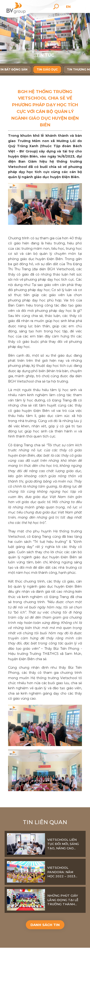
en (68, 7)
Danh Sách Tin (45, 925)
